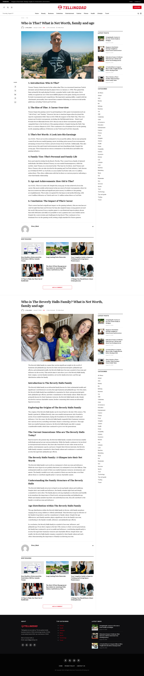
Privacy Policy (70, 666)
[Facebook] (15, 86)
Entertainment (69, 13)
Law (99, 159)
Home (131, 1)
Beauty (43, 13)
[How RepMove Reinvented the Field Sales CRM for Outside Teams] (32, 248)
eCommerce (101, 122)
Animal (99, 95)
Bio (44, 27)
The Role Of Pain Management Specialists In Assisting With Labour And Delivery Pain (56, 268)
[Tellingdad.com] (72, 7)
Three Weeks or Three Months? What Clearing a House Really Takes (112, 78)
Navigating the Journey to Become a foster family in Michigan (113, 38)
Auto (99, 98)
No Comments (51, 27)
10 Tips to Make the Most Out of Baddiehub (31, 280)
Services (100, 183)
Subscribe (137, 7)
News (99, 173)
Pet (99, 175)
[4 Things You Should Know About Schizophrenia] (82, 270)
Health (93, 13)
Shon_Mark (29, 27)
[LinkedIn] (15, 94)
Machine (100, 167)
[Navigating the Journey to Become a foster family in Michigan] (101, 39)
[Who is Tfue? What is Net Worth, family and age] (57, 55)
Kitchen (100, 157)
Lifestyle (99, 13)
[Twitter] (15, 90)
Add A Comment (57, 287)
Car (99, 111)
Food (99, 135)
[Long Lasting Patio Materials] (57, 248)
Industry (100, 151)
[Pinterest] (15, 98)
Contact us (137, 1)
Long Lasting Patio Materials (56, 257)
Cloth (99, 119)
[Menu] (141, 13)
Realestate (101, 178)
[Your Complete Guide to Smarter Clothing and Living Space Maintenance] (82, 248)
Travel (107, 13)
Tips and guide (102, 194)
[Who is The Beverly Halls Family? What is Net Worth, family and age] (57, 337)
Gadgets (100, 138)
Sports (100, 186)
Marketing (100, 170)
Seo (99, 181)
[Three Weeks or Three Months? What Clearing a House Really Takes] (101, 79)
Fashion (79, 13)
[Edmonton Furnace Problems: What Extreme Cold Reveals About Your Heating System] (101, 59)
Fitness (86, 13)
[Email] (15, 102)
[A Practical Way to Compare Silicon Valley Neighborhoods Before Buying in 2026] (101, 69)
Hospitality (101, 149)
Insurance (100, 154)
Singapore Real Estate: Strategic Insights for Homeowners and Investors (30, 1)
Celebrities (59, 13)
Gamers (100, 141)
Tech (99, 189)
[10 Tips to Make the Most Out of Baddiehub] (32, 270)
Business (51, 13)
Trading (100, 197)
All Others (100, 93)
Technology (101, 191)
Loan (99, 165)
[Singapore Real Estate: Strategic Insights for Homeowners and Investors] (101, 49)
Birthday (100, 106)
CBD (99, 114)
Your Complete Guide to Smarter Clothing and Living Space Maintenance (82, 259)
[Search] (138, 13)
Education (100, 125)
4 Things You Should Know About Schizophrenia (82, 280)
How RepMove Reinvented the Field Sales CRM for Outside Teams (31, 259)
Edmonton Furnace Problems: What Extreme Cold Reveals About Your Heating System (114, 58)
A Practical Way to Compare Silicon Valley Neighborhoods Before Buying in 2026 (114, 68)
